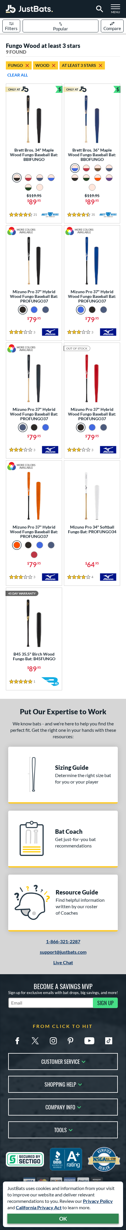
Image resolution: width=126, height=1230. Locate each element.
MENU (117, 10)
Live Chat (63, 962)
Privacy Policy (98, 1201)
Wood (42, 65)
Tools (60, 1129)
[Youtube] (89, 1040)
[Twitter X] (35, 1040)
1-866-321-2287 (63, 941)
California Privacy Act (39, 1207)
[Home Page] (29, 9)
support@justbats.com (63, 952)
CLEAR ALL (17, 74)
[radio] (17, 177)
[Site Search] (98, 9)
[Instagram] (53, 1040)
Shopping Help (60, 1083)
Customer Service (60, 1061)
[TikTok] (108, 1040)
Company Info (60, 1106)
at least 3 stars (79, 65)
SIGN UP (105, 1003)
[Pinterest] (70, 1040)
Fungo (15, 65)
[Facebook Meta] (17, 1040)
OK (63, 1218)
